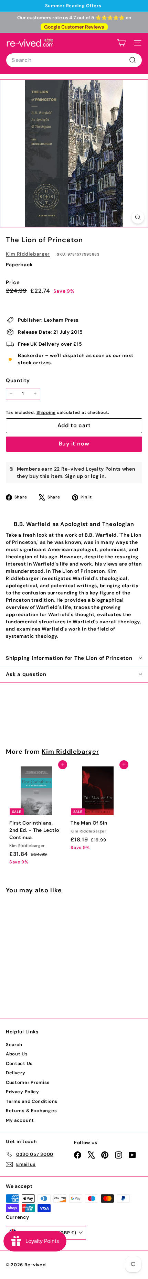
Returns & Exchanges (31, 1111)
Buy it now (74, 443)
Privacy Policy (22, 1092)
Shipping (46, 412)
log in (97, 476)
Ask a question (26, 674)
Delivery (15, 1073)
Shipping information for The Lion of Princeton (69, 658)
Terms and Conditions (31, 1101)
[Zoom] (137, 217)
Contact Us (19, 1063)
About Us (17, 1054)
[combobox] (74, 60)
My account (20, 1120)
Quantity (18, 380)
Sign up (74, 476)
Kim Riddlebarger (28, 254)
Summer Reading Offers (73, 6)
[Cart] (121, 43)
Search (14, 1044)
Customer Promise (28, 1082)
